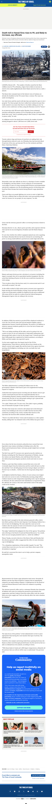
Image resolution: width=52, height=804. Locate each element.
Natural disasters (26, 769)
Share (44, 46)
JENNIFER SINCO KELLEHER (14, 46)
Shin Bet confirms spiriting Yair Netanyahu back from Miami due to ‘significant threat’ (33, 745)
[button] (50, 2)
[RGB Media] (23, 798)
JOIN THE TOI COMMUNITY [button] (38, 775)
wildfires (20, 769)
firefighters (32, 769)
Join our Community (12, 5)
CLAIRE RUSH (6, 46)
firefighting (37, 769)
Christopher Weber (26, 46)
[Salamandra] (33, 798)
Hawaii (16, 769)
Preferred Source (30, 42)
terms (29, 134)
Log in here (42, 778)
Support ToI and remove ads (39, 5)
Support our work (23, 708)
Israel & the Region (11, 769)
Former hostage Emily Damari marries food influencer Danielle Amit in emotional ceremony (13, 732)
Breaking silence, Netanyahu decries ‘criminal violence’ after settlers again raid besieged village (12, 746)
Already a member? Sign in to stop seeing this (24, 710)
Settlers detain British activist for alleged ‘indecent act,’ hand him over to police (33, 731)
